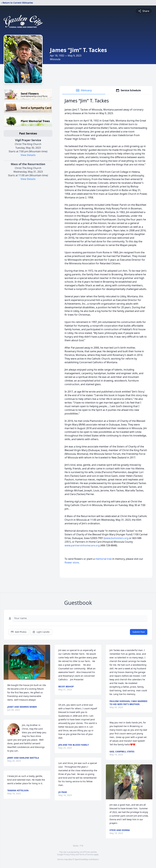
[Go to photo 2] (27, 677)
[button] (26, 662)
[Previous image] (7, 662)
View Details (28, 155)
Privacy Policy (69, 854)
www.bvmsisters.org (116, 538)
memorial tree (103, 559)
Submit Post (139, 631)
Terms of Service (86, 854)
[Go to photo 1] (26, 678)
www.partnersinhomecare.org (82, 545)
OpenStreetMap (81, 859)
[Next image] (47, 662)
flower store (72, 562)
